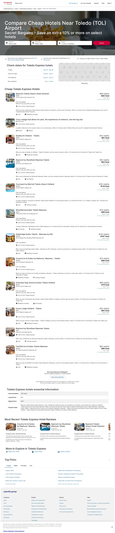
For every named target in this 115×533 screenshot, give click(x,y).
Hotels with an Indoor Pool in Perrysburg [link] (70, 480)
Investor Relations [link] (8, 514)
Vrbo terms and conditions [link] (65, 509)
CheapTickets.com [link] (8, 8)
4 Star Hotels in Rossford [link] (12, 477)
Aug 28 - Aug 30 (48, 77)
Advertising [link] (6, 517)
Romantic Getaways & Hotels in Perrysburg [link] (70, 474)
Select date (12, 44)
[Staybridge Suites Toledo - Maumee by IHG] (57, 243)
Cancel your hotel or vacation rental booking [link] (98, 503)
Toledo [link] (39, 8)
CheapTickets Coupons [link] (37, 514)
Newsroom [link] (6, 511)
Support (96, 3)
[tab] (8, 466)
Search (101, 43)
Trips (103, 3)
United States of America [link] (26, 8)
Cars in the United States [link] (37, 503)
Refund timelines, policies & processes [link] (96, 509)
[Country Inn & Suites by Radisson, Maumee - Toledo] (57, 267)
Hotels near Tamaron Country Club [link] (15, 480)
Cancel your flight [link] (91, 506)
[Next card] (108, 432)
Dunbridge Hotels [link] (10, 484)
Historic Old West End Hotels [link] (66, 477)
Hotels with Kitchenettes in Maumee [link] (68, 484)
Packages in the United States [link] (39, 509)
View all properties (57, 377)
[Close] (112, 527)
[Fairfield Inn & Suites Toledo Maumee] (57, 356)
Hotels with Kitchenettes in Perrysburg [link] (69, 470)
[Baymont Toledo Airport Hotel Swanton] (57, 104)
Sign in (109, 3)
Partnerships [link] (7, 509)
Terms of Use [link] (62, 506)
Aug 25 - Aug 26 (48, 70)
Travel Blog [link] (34, 520)
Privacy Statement (8, 531)
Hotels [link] (16, 8)
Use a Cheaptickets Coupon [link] (94, 511)
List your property (85, 3)
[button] (57, 459)
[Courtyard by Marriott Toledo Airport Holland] (57, 194)
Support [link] (89, 500)
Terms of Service (19, 531)
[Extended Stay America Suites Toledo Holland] (57, 293)
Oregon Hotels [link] (9, 470)
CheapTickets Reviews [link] (37, 511)
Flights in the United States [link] (38, 506)
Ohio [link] (35, 8)
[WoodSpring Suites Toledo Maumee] (57, 219)
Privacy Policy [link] (63, 500)
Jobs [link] (5, 503)
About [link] (5, 500)
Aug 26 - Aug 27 (48, 73)
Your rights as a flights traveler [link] (94, 514)
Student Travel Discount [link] (37, 517)
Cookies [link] (61, 503)
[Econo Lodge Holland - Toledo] (57, 315)
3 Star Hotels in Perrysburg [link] (13, 474)
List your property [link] (8, 506)
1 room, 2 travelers (67, 44)
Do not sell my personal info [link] (66, 511)
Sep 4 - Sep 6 (49, 81)
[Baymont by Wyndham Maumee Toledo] (57, 169)
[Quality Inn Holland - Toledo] (57, 145)
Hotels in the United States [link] (38, 500)
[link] (18, 452)
